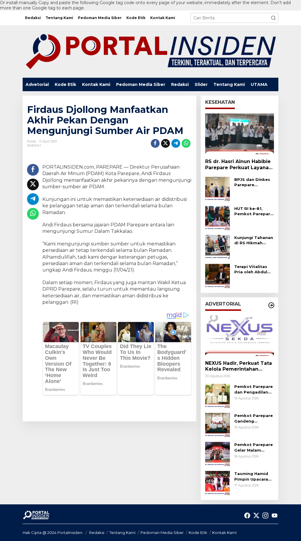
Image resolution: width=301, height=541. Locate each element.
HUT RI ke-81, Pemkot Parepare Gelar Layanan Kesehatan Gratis (253, 211)
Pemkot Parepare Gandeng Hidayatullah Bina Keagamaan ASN (253, 418)
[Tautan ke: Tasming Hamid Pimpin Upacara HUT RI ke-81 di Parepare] (217, 483)
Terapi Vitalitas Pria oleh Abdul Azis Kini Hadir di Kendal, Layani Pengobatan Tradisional (252, 269)
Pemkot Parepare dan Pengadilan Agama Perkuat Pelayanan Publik (253, 389)
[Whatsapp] (186, 143)
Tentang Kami (122, 532)
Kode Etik (198, 532)
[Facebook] (247, 516)
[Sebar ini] (155, 143)
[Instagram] (265, 516)
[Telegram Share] (175, 143)
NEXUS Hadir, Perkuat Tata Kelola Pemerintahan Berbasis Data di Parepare (238, 366)
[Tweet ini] (165, 143)
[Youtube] (274, 516)
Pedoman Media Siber (162, 532)
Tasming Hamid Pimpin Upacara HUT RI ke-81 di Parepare (251, 476)
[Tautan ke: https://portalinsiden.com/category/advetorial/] (271, 305)
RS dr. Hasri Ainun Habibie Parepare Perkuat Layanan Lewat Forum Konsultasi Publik (238, 165)
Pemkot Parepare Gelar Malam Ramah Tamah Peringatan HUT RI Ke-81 (254, 447)
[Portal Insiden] (150, 51)
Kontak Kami (224, 532)
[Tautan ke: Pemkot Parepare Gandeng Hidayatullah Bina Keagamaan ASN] (217, 425)
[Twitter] (256, 516)
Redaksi (96, 532)
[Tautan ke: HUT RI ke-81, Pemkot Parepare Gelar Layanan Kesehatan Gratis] (217, 217)
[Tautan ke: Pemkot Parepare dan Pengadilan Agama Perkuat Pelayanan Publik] (217, 395)
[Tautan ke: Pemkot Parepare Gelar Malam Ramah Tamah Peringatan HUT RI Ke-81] (217, 454)
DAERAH (34, 145)
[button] (273, 18)
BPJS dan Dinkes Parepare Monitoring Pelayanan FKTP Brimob (252, 182)
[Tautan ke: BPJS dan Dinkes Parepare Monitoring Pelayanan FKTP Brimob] (217, 188)
